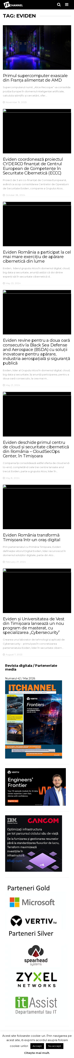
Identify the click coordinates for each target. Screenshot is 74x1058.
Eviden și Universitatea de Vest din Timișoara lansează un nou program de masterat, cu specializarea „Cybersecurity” (33, 625)
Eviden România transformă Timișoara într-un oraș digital (31, 537)
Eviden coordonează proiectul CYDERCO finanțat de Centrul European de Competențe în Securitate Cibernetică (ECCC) (33, 166)
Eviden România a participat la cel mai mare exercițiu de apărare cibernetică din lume (37, 257)
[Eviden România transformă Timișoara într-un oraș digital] (37, 507)
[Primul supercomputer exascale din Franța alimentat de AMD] (37, 47)
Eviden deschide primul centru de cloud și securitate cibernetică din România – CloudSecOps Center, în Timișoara (36, 449)
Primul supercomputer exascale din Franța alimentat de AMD (35, 78)
